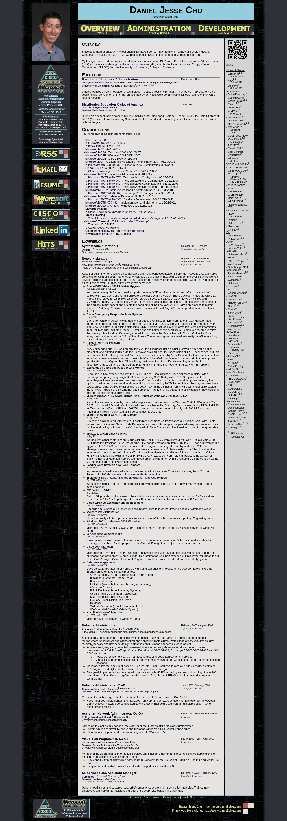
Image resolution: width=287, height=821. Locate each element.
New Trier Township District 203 (100, 265)
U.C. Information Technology (99, 742)
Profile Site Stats (192, 797)
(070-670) (105, 177)
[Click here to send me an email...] (212, 807)
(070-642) (105, 183)
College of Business (162, 67)
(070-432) (102, 202)
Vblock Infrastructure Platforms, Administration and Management (127, 218)
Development (171, 797)
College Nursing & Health (97, 717)
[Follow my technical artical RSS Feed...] (51, 153)
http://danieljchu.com (165, 17)
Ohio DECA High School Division (99, 107)
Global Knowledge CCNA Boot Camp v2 (113, 171)
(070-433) (105, 199)
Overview (136, 797)
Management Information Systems (128, 64)
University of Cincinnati (134, 67)
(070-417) (102, 205)
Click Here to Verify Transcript (130, 221)
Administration (152, 797)
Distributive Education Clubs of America (112, 104)
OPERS (86, 249)
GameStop (88, 776)
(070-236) (105, 165)
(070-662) (105, 193)
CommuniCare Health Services (100, 688)
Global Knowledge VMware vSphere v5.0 (113, 212)
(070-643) (105, 186)
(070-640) (105, 180)
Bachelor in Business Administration (196, 61)
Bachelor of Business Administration (110, 79)
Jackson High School (94, 110)
